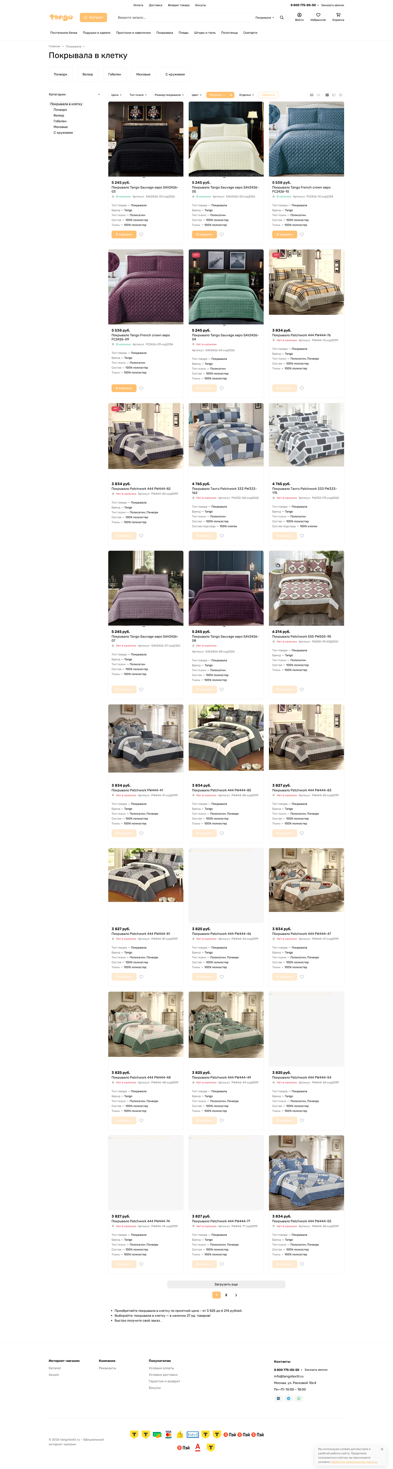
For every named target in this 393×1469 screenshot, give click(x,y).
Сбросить (268, 95)
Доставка (155, 5)
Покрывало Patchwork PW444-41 (137, 790)
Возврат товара (179, 5)
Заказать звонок (332, 5)
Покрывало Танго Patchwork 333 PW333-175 (304, 491)
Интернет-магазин (64, 1360)
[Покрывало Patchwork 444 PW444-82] (145, 440)
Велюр (59, 115)
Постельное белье (63, 33)
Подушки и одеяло (97, 33)
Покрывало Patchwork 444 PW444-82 (141, 489)
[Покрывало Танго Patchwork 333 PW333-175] (306, 440)
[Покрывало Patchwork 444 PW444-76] (306, 286)
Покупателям (160, 1360)
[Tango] (61, 17)
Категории (57, 94)
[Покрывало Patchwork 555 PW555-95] (306, 588)
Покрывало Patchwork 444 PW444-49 (221, 1077)
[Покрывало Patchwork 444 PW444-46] (226, 885)
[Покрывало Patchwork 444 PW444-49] (226, 1029)
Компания (107, 1360)
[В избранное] (141, 234)
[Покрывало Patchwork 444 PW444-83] (306, 741)
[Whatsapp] (299, 1398)
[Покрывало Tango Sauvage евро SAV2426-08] (226, 588)
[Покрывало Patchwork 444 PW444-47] (306, 885)
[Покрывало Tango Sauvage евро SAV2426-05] (226, 139)
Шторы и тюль (205, 33)
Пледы (184, 33)
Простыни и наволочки (133, 33)
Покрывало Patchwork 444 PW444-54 (301, 1077)
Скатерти (250, 33)
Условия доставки (163, 1375)
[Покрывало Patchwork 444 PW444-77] (226, 1172)
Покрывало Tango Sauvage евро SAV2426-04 (225, 337)
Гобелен (60, 121)
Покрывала (164, 33)
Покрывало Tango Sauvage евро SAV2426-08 (225, 639)
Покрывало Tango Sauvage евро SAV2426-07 (145, 639)
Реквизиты (107, 1368)
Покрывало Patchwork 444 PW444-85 (221, 790)
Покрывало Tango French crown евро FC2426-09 (141, 337)
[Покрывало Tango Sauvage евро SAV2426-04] (226, 286)
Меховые (61, 127)
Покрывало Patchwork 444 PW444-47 (301, 934)
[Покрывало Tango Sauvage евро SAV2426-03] (145, 139)
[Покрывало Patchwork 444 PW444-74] (145, 1172)
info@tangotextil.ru (289, 1376)
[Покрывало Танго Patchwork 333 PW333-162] (226, 440)
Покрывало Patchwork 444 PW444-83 (301, 790)
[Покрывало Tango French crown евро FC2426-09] (145, 286)
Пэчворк (60, 110)
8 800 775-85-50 (303, 5)
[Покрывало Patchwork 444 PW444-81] (145, 885)
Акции (54, 1375)
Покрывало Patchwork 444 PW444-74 (141, 1221)
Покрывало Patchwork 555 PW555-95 (301, 636)
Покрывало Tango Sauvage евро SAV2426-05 (225, 189)
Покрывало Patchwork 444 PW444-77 (221, 1221)
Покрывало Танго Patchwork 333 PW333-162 (224, 491)
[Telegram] (288, 1398)
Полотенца (229, 33)
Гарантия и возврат (164, 1381)
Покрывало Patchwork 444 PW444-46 (221, 934)
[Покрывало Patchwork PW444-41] (145, 741)
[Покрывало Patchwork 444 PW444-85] (226, 741)
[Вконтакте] (278, 1398)
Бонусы (200, 5)
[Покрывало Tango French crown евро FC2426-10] (306, 139)
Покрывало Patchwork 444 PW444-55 (301, 1221)
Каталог (55, 1368)
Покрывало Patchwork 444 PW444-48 (141, 1077)
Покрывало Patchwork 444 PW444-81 (141, 934)
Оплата (138, 5)
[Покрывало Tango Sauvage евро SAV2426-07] (145, 588)
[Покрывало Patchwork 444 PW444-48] (145, 1029)
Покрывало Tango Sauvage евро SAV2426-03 (145, 189)
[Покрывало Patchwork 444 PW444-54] (306, 1029)
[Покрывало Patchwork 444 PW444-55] (306, 1172)
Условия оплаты (161, 1368)
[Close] (382, 1449)
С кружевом (63, 133)
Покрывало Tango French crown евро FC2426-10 (301, 189)
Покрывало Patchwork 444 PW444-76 (301, 335)
